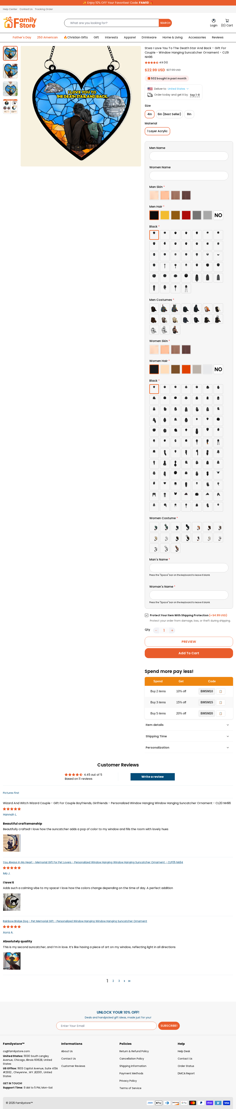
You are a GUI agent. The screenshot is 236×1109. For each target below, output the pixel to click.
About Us (67, 1051)
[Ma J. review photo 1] (12, 902)
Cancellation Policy (131, 1058)
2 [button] (113, 981)
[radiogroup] (188, 195)
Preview (189, 641)
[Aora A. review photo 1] (12, 961)
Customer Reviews (73, 1066)
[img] (12, 809)
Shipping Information (132, 1066)
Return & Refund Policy (134, 1051)
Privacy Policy (128, 1081)
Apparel (130, 37)
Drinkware (149, 37)
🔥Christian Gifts (76, 37)
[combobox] (118, 23)
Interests (111, 37)
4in (149, 114)
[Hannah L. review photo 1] (12, 843)
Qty (147, 629)
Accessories (197, 37)
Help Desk (184, 1051)
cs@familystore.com (16, 1051)
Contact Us (26, 9)
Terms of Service (130, 1088)
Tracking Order (44, 9)
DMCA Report (186, 1073)
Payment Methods (131, 1073)
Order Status (186, 1066)
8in (189, 114)
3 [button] (119, 981)
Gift (96, 37)
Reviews (217, 37)
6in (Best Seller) (169, 114)
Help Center (10, 9)
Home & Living (172, 37)
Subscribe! (169, 1026)
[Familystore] (20, 22)
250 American (47, 37)
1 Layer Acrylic (157, 131)
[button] (152, 62)
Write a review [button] (152, 777)
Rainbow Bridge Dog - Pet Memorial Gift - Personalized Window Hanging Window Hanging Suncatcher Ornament (75, 921)
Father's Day (22, 37)
